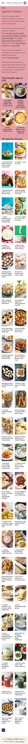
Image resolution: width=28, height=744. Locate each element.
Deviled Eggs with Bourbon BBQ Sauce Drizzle (7, 356)
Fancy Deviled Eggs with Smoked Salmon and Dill (20, 302)
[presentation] (7, 151)
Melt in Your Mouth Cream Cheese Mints (19, 273)
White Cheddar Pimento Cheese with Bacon (7, 301)
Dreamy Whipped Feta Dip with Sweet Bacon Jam (20, 493)
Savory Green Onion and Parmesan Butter (20, 578)
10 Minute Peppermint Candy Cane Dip (7, 551)
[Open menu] (2, 3)
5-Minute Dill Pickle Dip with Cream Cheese (20, 246)
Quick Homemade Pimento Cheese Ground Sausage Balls (7, 579)
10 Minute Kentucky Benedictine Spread (5, 665)
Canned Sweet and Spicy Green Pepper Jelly (20, 692)
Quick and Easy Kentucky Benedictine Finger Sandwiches (20, 636)
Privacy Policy (20, 741)
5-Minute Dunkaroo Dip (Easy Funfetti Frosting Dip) (6, 219)
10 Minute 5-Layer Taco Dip (20, 162)
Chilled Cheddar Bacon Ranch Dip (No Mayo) (20, 191)
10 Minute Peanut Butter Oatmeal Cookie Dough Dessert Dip (7, 164)
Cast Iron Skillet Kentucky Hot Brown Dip (20, 330)
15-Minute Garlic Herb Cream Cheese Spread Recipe (20, 465)
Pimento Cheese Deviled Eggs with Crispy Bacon (7, 438)
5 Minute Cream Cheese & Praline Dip (20, 385)
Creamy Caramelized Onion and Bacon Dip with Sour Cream (7, 636)
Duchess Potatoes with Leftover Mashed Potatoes (20, 438)
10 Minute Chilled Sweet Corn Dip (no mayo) (20, 218)
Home (3, 7)
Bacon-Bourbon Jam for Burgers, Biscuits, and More (20, 357)
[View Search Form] (25, 3)
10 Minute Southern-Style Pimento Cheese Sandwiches (7, 607)
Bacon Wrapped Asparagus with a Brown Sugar (20, 411)
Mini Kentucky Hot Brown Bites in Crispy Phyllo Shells (7, 274)
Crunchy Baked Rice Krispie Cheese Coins (19, 551)
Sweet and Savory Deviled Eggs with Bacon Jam (7, 330)
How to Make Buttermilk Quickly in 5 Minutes (19, 720)
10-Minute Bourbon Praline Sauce (7, 411)
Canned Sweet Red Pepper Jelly (7, 692)
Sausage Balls (15, 45)
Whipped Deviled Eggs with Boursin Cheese (7, 385)
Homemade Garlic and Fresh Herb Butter (20, 523)
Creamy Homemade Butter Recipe (20, 606)
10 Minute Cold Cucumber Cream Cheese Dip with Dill (7, 524)
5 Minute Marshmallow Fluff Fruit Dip (6, 246)
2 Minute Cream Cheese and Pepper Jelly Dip (20, 664)
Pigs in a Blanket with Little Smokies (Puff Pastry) (7, 720)
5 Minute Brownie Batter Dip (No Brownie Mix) (7, 191)
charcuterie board (13, 57)
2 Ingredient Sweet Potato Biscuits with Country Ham (6, 465)
